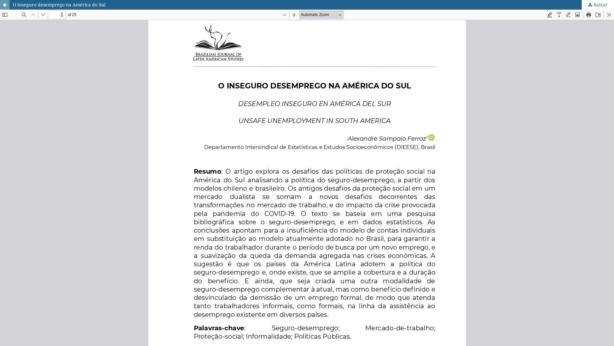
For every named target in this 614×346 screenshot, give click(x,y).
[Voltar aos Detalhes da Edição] (5, 5)
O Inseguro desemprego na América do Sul (59, 5)
